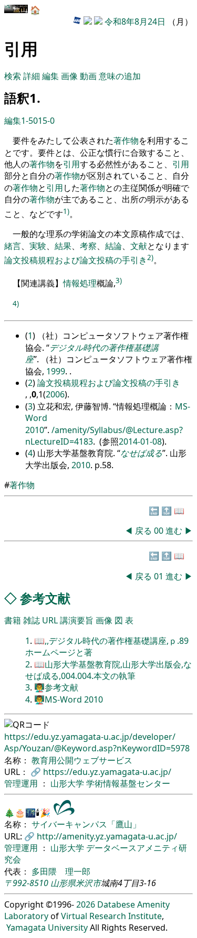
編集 (50, 76)
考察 (88, 246)
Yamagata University (47, 927)
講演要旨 (77, 620)
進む (173, 530)
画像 (69, 76)
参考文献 (45, 598)
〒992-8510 (26, 883)
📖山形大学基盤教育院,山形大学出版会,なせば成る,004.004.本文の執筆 (108, 670)
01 (159, 576)
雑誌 (31, 620)
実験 (37, 246)
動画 (88, 76)
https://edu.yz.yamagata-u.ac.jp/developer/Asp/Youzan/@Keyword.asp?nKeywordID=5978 (97, 742)
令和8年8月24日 (135, 21)
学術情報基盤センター (128, 783)
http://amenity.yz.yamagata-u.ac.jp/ (107, 836)
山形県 (63, 883)
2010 (80, 465)
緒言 (12, 246)
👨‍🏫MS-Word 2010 (68, 699)
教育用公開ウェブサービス (82, 760)
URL (50, 620)
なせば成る (141, 453)
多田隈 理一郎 (61, 871)
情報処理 (80, 283)
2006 (55, 394)
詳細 (31, 76)
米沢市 (88, 883)
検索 (12, 76)
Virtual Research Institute (111, 916)
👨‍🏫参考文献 (56, 687)
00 (159, 530)
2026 (85, 904)
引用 (71, 164)
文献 (138, 246)
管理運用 (22, 783)
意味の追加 (120, 76)
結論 (113, 246)
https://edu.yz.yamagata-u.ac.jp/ (107, 772)
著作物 (126, 140)
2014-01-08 (140, 441)
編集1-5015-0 (29, 120)
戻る (143, 530)
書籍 (12, 620)
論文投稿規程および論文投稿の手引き (75, 260)
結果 (63, 246)
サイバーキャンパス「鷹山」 (86, 824)
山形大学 (68, 783)
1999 (55, 371)
